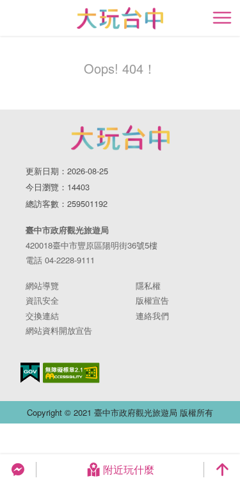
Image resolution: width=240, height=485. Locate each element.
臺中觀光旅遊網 (120, 18)
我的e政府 (30, 372)
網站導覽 (42, 285)
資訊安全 (42, 300)
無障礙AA (71, 373)
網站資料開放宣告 (59, 330)
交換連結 (42, 315)
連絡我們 (152, 315)
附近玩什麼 (128, 469)
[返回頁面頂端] (222, 469)
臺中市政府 (120, 138)
